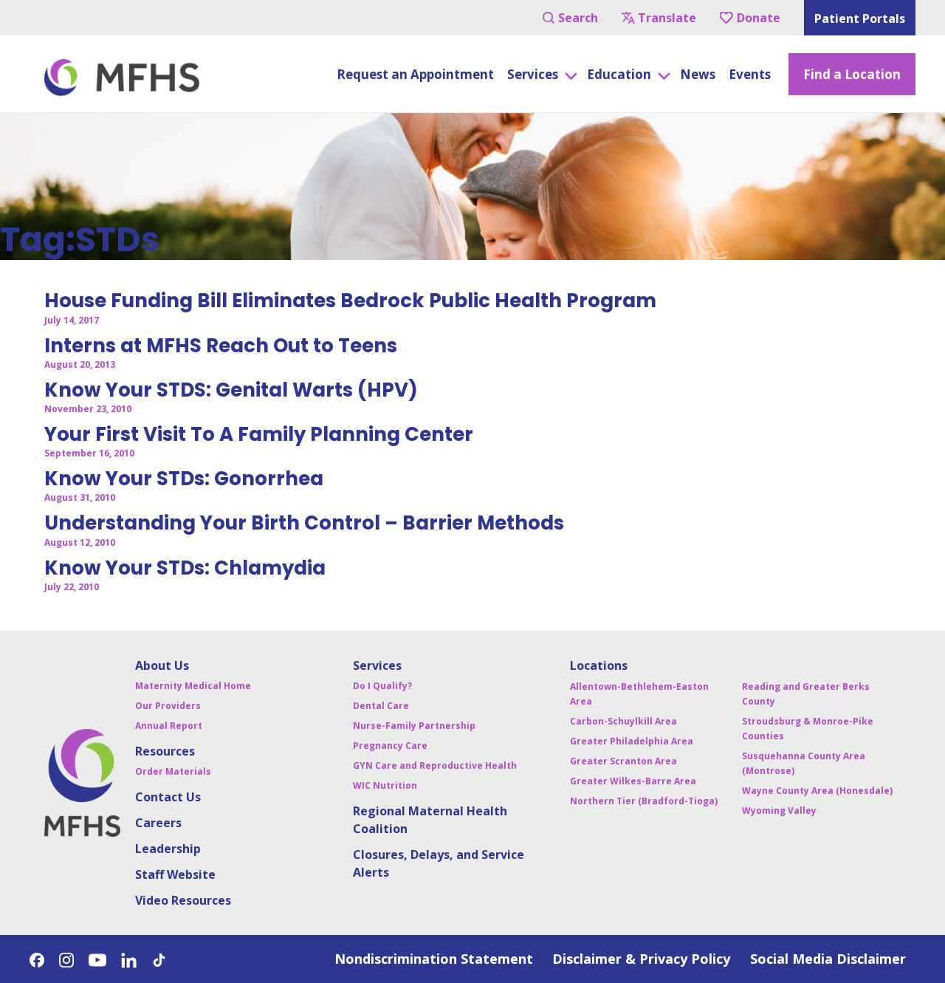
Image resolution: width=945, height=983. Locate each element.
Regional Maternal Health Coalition (430, 820)
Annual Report (168, 725)
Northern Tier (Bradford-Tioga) (644, 801)
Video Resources (183, 900)
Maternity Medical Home (193, 685)
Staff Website (175, 874)
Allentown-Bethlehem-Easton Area (639, 694)
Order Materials (173, 771)
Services (377, 665)
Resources (165, 751)
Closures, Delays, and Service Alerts (438, 863)
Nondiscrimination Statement (433, 958)
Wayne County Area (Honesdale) (817, 790)
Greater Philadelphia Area (631, 741)
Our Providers (168, 705)
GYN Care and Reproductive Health (435, 765)
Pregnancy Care (390, 745)
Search (578, 18)
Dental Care (381, 705)
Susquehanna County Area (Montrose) (803, 763)
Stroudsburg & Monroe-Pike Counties (807, 728)
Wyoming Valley (779, 810)
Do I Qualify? (382, 685)
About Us (162, 665)
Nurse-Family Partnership (414, 725)
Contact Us (168, 797)
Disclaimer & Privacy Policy (641, 958)
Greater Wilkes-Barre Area (633, 781)
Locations (599, 665)
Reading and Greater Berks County (806, 694)
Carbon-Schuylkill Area (623, 721)
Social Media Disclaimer (828, 958)
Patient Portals (859, 18)
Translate (667, 18)
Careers (158, 823)
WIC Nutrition (385, 785)
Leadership (168, 848)
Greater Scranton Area (623, 761)
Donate (758, 18)
